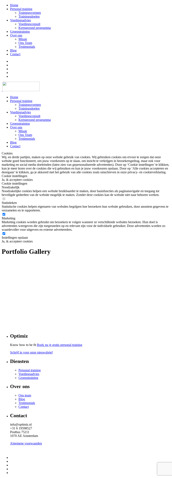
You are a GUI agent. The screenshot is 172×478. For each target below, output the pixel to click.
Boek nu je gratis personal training (59, 345)
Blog (13, 50)
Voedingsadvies (20, 20)
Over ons (16, 35)
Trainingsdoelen (29, 16)
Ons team (24, 395)
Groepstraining (20, 31)
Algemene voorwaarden (26, 443)
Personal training (21, 9)
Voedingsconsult (29, 24)
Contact (15, 54)
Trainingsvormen (29, 12)
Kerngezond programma (34, 28)
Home (14, 5)
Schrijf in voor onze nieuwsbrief (31, 352)
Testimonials (26, 46)
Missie (22, 39)
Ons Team (25, 43)
